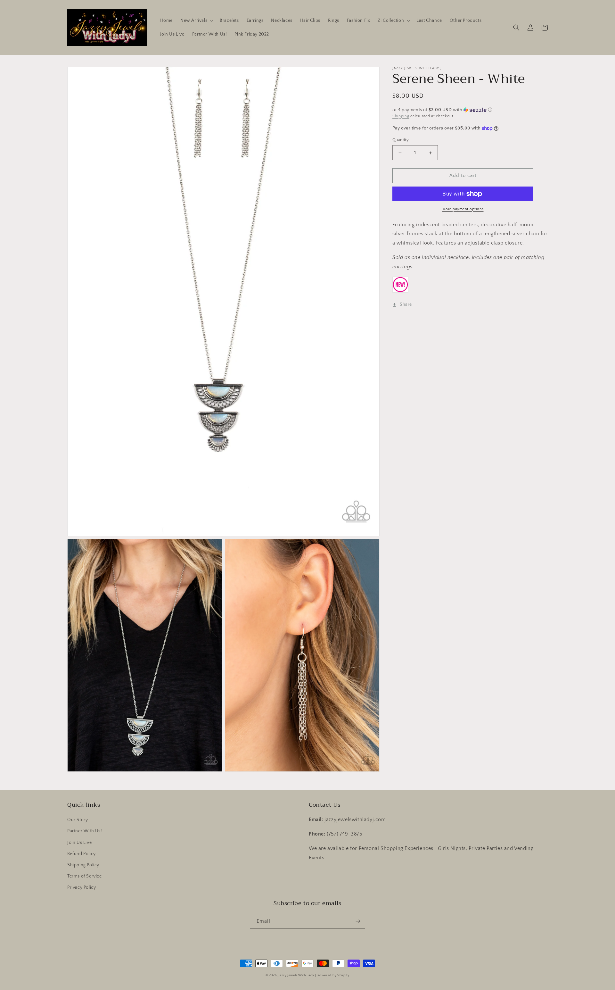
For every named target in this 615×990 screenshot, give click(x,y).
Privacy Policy (81, 887)
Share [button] (406, 304)
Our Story (77, 819)
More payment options (463, 209)
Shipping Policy (83, 865)
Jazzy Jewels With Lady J (297, 975)
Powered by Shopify (333, 975)
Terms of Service (84, 876)
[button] (196, 20)
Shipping (400, 116)
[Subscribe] (358, 921)
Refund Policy (81, 853)
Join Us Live (79, 842)
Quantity (400, 140)
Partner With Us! (84, 831)
